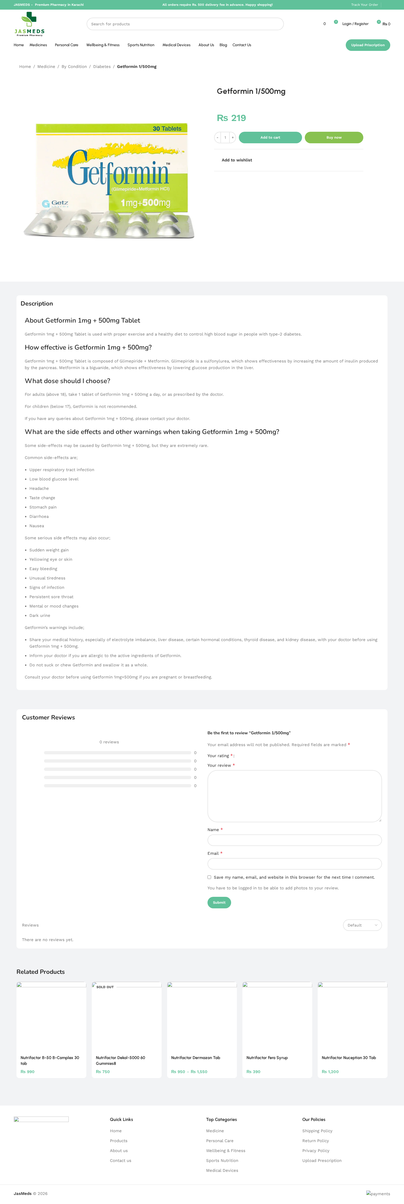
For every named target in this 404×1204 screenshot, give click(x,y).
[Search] (277, 24)
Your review (221, 765)
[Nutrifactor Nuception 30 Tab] (353, 1017)
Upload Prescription (322, 1160)
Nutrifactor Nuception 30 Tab (349, 1057)
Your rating (220, 756)
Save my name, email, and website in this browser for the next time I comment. (294, 877)
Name (215, 829)
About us (119, 1150)
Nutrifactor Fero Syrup (267, 1057)
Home (25, 66)
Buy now (334, 137)
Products (119, 1140)
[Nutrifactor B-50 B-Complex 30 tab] (51, 1017)
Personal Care (220, 1140)
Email (215, 853)
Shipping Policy (317, 1130)
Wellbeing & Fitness (225, 1150)
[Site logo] (29, 23)
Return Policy (315, 1140)
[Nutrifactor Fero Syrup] (277, 1017)
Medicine (46, 66)
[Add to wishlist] (79, 988)
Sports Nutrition (222, 1160)
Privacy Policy (316, 1150)
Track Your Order (364, 5)
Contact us (120, 1160)
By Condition (74, 66)
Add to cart (270, 137)
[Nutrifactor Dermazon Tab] (202, 1017)
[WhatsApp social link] (387, 5)
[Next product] (381, 67)
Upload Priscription (368, 45)
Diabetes (102, 66)
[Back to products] (375, 67)
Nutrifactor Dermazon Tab (195, 1057)
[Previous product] (368, 67)
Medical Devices (222, 1170)
